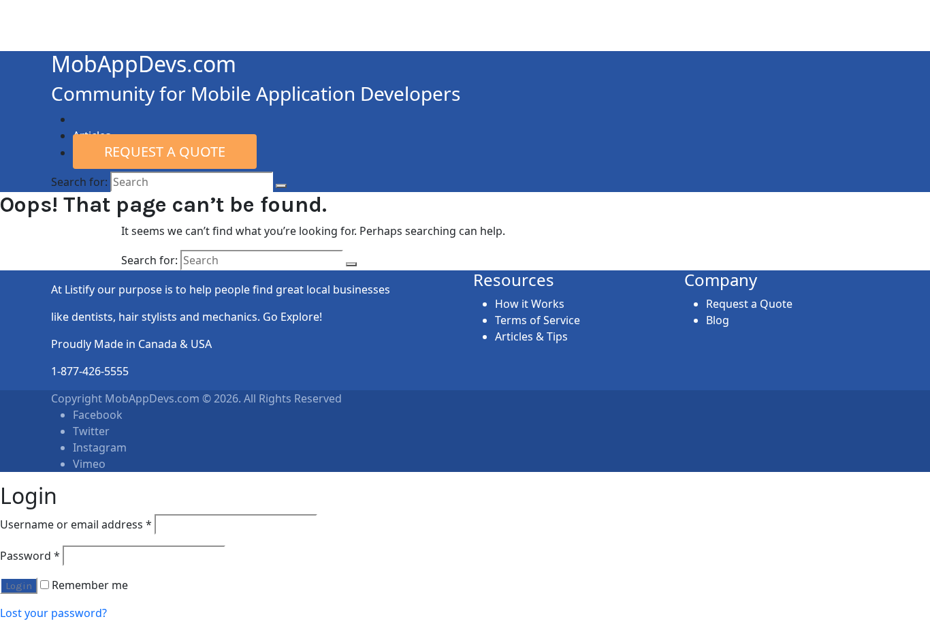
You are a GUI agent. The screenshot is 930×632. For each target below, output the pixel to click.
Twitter (91, 431)
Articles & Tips (531, 336)
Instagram (100, 447)
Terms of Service (537, 320)
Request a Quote (164, 151)
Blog (717, 320)
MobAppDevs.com (143, 63)
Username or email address (76, 524)
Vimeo (89, 463)
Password (30, 555)
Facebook (98, 414)
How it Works (529, 303)
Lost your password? (53, 612)
